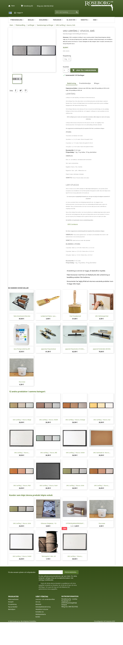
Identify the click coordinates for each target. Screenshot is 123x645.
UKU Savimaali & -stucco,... (102, 452)
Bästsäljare (11, 609)
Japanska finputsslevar (48, 349)
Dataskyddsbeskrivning (43, 607)
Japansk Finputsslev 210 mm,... (75, 349)
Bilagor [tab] (96, 83)
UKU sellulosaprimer (101, 316)
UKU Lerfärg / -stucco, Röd (22, 485)
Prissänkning (12, 604)
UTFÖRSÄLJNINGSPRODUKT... (75, 523)
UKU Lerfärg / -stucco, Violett (48, 420)
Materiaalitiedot (13, 599)
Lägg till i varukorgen (84, 70)
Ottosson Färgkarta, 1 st (48, 523)
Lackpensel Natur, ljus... (49, 316)
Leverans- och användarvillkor (45, 599)
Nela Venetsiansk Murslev (22, 316)
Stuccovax (22, 382)
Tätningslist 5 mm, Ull (49, 556)
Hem (13, 6)
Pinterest (25, 90)
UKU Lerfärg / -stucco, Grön (75, 485)
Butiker (38, 617)
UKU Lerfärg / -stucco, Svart (49, 485)
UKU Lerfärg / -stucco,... (22, 452)
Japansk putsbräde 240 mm (102, 349)
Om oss (38, 602)
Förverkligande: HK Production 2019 (104, 621)
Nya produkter (12, 607)
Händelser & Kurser (42, 609)
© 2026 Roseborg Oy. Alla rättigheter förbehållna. (22, 621)
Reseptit (10, 602)
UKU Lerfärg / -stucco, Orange (75, 420)
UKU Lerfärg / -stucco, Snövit (75, 452)
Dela (15, 90)
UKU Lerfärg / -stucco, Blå (48, 452)
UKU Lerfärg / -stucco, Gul (101, 420)
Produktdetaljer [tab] (85, 83)
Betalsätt (38, 604)
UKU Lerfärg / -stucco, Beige (22, 420)
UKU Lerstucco (72, 224)
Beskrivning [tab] (71, 83)
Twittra (20, 90)
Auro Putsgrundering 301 (22, 349)
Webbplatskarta (41, 614)
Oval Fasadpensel (75, 316)
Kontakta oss (40, 612)
